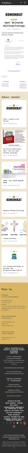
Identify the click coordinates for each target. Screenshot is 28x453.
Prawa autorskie (14, 415)
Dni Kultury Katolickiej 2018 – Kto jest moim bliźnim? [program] (12, 151)
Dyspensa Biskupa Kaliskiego (13, 210)
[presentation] (14, 108)
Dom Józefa (14, 405)
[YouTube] (14, 422)
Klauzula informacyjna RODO (14, 417)
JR (10, 29)
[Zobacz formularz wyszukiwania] (21, 2)
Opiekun (20, 403)
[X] (7, 422)
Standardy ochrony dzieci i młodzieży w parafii (14, 419)
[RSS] (21, 422)
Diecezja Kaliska (14, 401)
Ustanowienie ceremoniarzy (5, 84)
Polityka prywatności (14, 413)
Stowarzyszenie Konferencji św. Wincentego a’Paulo (14, 407)
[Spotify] (17, 422)
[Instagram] (10, 422)
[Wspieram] (14, 426)
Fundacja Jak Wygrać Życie (14, 410)
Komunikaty (14, 19)
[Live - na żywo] (24, 422)
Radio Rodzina (10, 403)
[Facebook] (3, 422)
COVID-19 (4, 76)
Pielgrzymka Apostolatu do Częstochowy (22, 84)
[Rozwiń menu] (24, 2)
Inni (6, 272)
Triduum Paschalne (9, 238)
